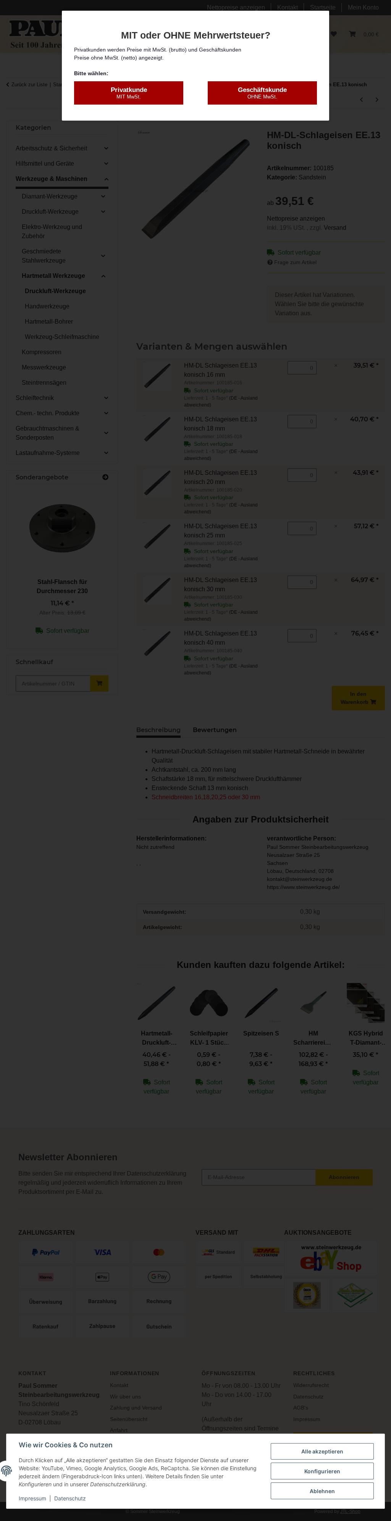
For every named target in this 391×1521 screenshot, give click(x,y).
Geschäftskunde (262, 93)
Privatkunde (129, 93)
